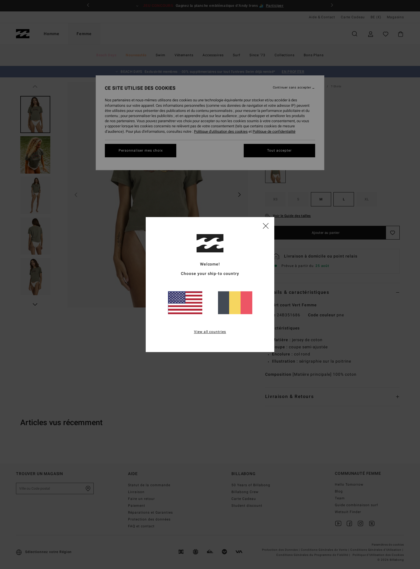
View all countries (210, 331)
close (266, 225)
